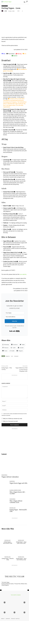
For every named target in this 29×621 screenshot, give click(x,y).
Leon (12, 356)
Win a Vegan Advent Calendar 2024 (16, 501)
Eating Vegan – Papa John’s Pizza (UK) (21, 542)
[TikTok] (16, 579)
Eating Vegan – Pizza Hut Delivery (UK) (21, 559)
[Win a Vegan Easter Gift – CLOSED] (5, 492)
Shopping (12, 481)
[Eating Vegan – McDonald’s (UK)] (5, 510)
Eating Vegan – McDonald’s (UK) (18, 510)
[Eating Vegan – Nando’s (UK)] (8, 551)
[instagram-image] (4, 602)
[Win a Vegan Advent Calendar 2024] (5, 501)
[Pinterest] (15, 14)
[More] (22, 14)
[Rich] (3, 11)
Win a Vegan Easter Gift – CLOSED (18, 492)
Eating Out (8, 356)
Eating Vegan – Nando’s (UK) (8, 559)
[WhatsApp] (18, 14)
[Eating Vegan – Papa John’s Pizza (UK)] (21, 535)
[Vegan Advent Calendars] (15, 464)
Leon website (23, 274)
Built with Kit (14, 331)
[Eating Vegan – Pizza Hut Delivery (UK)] (21, 551)
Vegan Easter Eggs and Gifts (18, 483)
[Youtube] (21, 579)
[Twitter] (11, 14)
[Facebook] (8, 14)
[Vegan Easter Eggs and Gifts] (5, 484)
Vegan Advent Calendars (10, 477)
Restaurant (16, 356)
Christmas (4, 474)
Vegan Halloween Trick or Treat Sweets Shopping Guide (21, 369)
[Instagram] (10, 579)
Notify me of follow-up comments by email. (12, 418)
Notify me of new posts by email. (10, 421)
